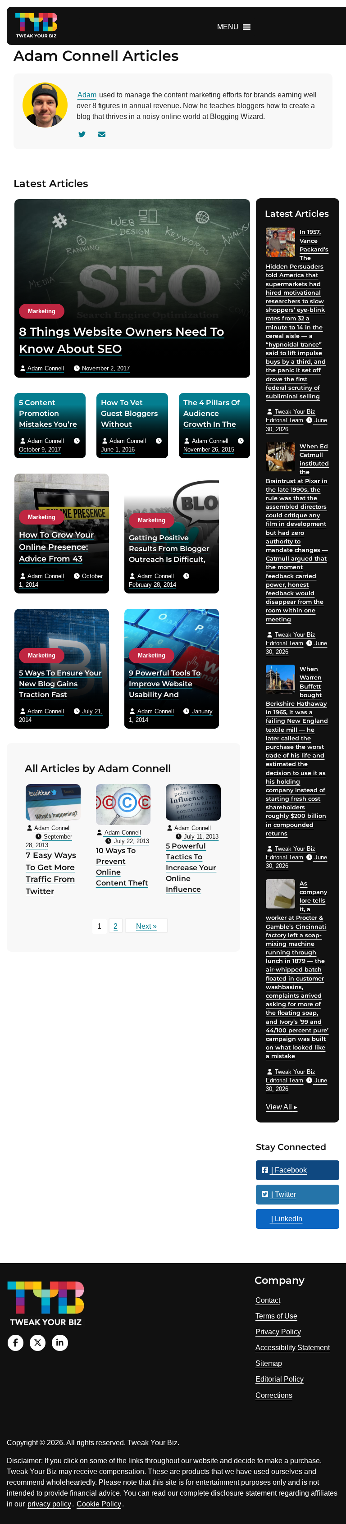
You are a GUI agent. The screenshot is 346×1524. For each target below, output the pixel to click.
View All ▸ (281, 1108)
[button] (228, 27)
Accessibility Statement (292, 1347)
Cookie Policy (99, 1504)
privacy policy (49, 1504)
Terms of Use (276, 1316)
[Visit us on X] (37, 1342)
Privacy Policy (278, 1332)
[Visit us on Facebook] (15, 1342)
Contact (267, 1300)
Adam (86, 95)
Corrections (273, 1395)
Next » (146, 926)
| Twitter (282, 1194)
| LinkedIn (285, 1219)
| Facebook (288, 1170)
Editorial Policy (279, 1379)
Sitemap (268, 1363)
